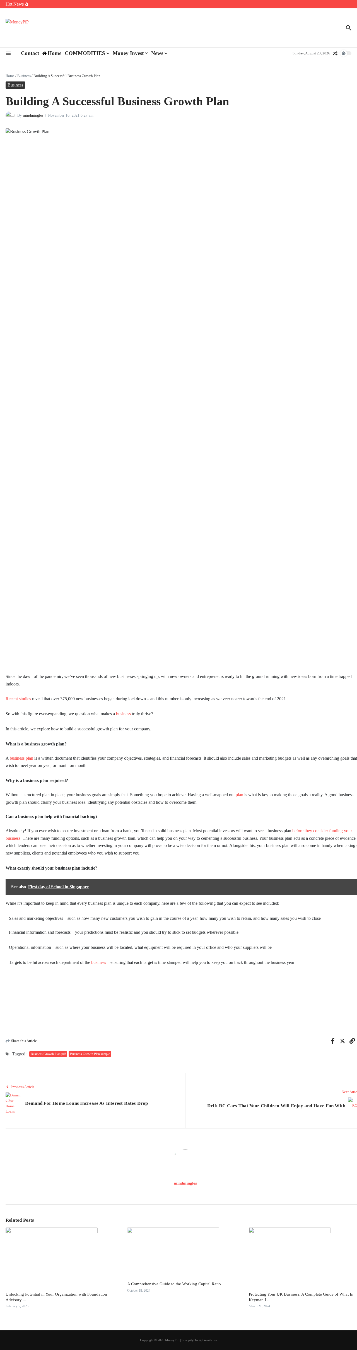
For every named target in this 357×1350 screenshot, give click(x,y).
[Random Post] (335, 53)
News (157, 53)
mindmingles (33, 115)
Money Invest (128, 53)
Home (10, 76)
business (123, 713)
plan (239, 794)
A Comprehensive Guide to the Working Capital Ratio (174, 1284)
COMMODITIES (85, 53)
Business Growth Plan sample (90, 1054)
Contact (30, 53)
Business (24, 76)
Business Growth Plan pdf (48, 1054)
